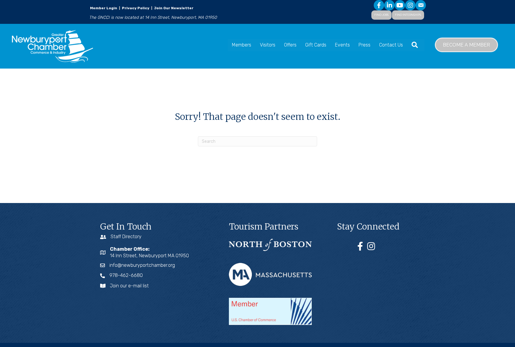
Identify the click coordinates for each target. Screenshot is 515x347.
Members (241, 45)
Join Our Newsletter (173, 8)
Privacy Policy (135, 8)
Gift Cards (315, 45)
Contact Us (391, 45)
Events (342, 45)
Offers (290, 45)
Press (364, 45)
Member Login (103, 8)
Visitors (267, 45)
